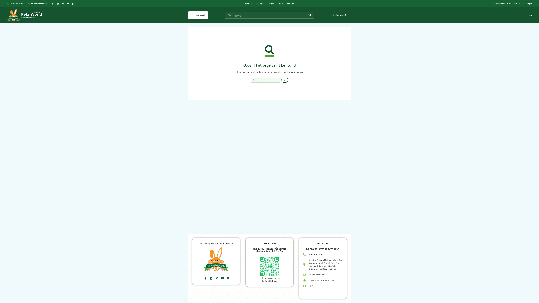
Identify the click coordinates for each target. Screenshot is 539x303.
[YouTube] (67, 3)
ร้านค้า (271, 4)
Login (529, 4)
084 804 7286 (17, 4)
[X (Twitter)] (217, 278)
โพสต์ (280, 4)
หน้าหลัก (248, 4)
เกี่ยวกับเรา (260, 4)
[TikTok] (73, 3)
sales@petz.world (39, 4)
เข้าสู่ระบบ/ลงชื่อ (340, 15)
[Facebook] (52, 3)
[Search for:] (265, 80)
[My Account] (530, 15)
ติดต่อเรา (290, 4)
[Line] (62, 3)
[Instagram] (57, 3)
